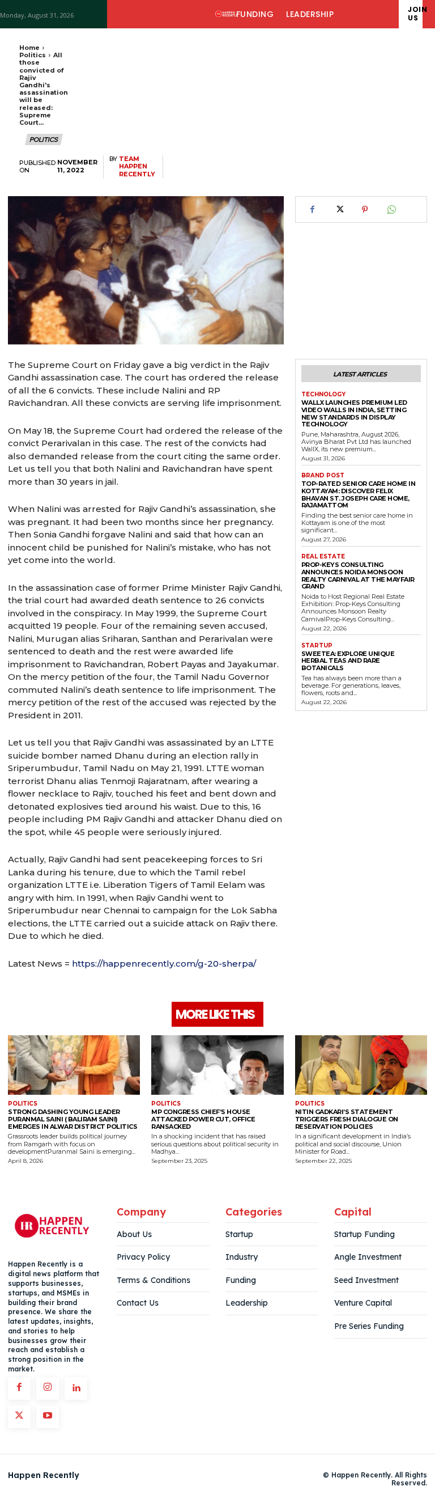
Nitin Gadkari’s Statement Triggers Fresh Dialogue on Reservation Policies (346, 1119)
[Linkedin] (76, 1388)
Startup (316, 645)
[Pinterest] (364, 209)
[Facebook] (312, 209)
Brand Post (322, 475)
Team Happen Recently (137, 166)
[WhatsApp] (390, 209)
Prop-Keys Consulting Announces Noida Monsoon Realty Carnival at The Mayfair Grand (358, 575)
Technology (323, 394)
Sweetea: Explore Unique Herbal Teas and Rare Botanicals (348, 661)
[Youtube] (47, 1416)
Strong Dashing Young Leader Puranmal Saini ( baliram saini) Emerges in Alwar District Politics (72, 1119)
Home (29, 48)
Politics (32, 55)
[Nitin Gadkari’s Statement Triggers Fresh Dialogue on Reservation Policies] (361, 1065)
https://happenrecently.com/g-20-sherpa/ (164, 963)
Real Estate (323, 556)
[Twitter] (338, 209)
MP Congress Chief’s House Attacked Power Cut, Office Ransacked (203, 1119)
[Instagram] (47, 1388)
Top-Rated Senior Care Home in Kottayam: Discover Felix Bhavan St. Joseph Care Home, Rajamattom (358, 494)
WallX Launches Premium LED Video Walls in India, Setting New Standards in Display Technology (354, 413)
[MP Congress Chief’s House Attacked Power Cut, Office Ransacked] (217, 1065)
